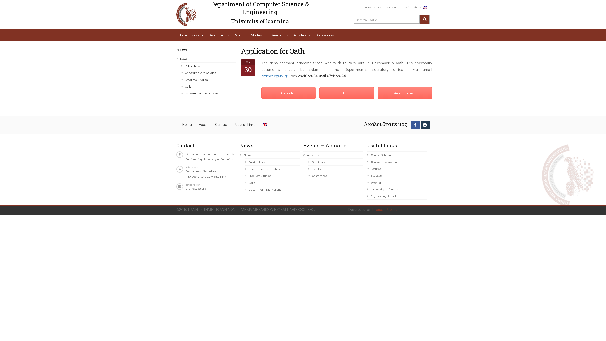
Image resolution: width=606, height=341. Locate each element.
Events (316, 169)
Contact (393, 7)
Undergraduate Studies (200, 73)
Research (278, 35)
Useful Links (410, 7)
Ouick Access (325, 35)
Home (368, 7)
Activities (300, 35)
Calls (188, 86)
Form (346, 93)
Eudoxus (376, 175)
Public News (193, 66)
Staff (238, 35)
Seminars (318, 162)
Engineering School (383, 196)
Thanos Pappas (384, 209)
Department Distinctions (201, 93)
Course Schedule (382, 155)
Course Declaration (384, 162)
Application (288, 93)
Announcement (404, 93)
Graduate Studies (196, 79)
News (195, 35)
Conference (319, 176)
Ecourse (376, 168)
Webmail (376, 182)
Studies (256, 35)
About (380, 7)
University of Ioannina (385, 189)
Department (217, 35)
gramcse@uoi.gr (274, 75)
